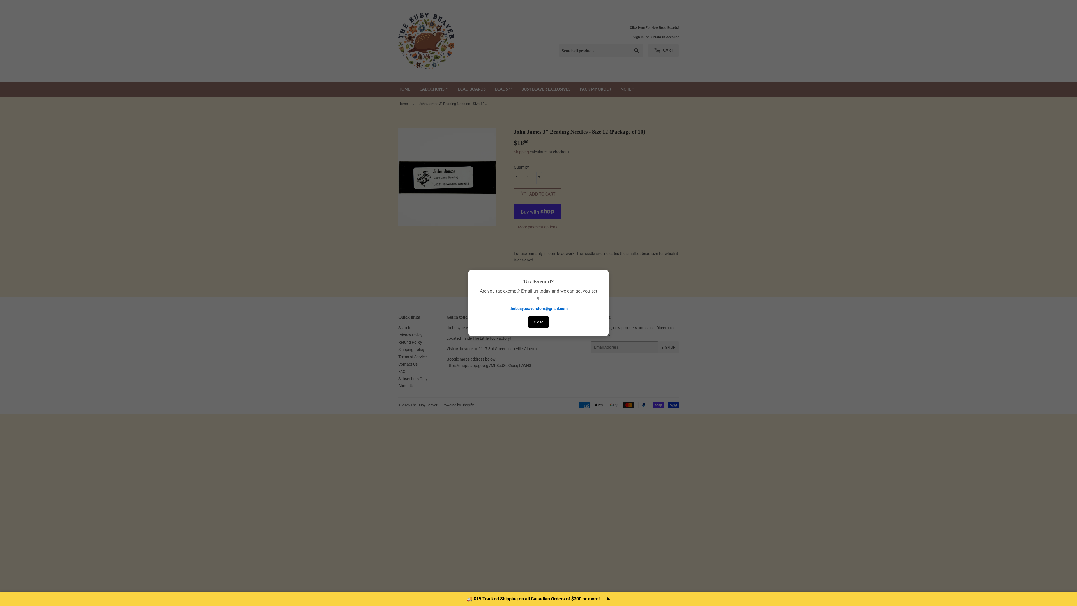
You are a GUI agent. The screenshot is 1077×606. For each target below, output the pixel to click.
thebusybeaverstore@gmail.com (538, 308)
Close (538, 322)
